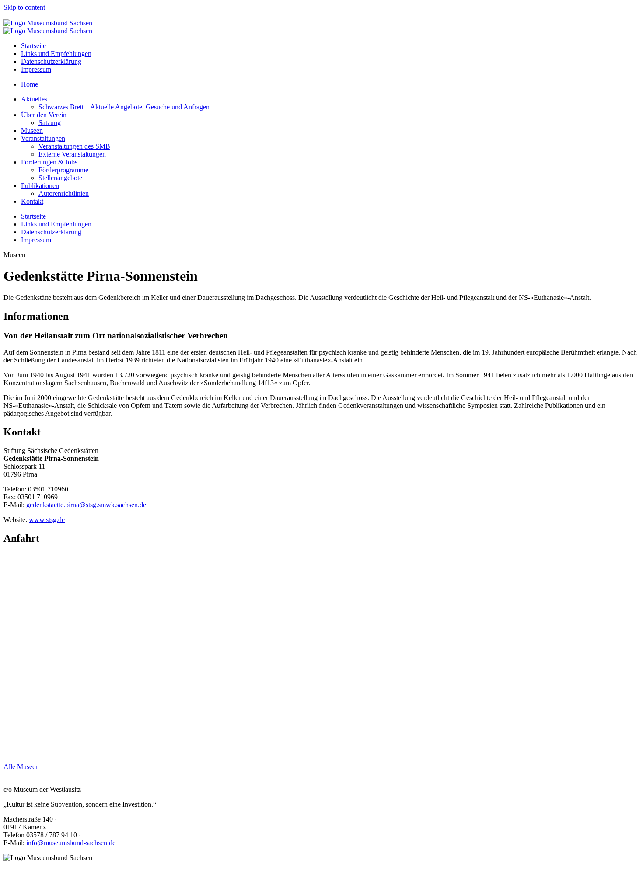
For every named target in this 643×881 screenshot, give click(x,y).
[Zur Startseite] (47, 23)
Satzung (49, 122)
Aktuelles (34, 99)
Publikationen (40, 185)
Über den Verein (43, 114)
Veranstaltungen (43, 138)
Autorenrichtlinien (63, 193)
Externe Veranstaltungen (72, 154)
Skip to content (24, 7)
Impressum (36, 69)
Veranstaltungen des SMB (74, 146)
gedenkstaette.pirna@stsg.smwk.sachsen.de (86, 504)
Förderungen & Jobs (49, 162)
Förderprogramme (63, 170)
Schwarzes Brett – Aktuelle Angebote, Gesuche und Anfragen (124, 107)
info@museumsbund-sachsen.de (70, 842)
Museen (32, 130)
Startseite (33, 45)
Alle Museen (21, 766)
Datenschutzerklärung (51, 61)
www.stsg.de (47, 519)
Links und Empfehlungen (56, 53)
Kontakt (32, 201)
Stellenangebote (60, 177)
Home (29, 84)
